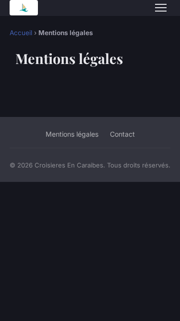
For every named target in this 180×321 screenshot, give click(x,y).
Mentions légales (72, 134)
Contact (122, 134)
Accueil (21, 33)
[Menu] (160, 7)
